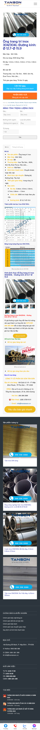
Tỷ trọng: (6, 128)
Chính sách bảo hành (10, 624)
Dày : (5, 111)
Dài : (21, 111)
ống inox (14, 105)
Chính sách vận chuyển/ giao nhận (14, 627)
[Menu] (34, 4)
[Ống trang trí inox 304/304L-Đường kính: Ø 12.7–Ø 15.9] (20, 291)
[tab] (6, 147)
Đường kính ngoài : (10, 120)
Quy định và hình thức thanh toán (14, 630)
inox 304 (9, 105)
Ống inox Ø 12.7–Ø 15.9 (21, 105)
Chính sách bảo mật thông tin (12, 618)
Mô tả (6, 147)
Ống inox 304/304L (19, 102)
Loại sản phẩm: (25, 120)
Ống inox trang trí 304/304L (30, 102)
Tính (20, 137)
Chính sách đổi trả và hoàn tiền (13, 621)
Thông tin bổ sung (17, 147)
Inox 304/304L (11, 102)
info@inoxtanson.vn (24, 403)
